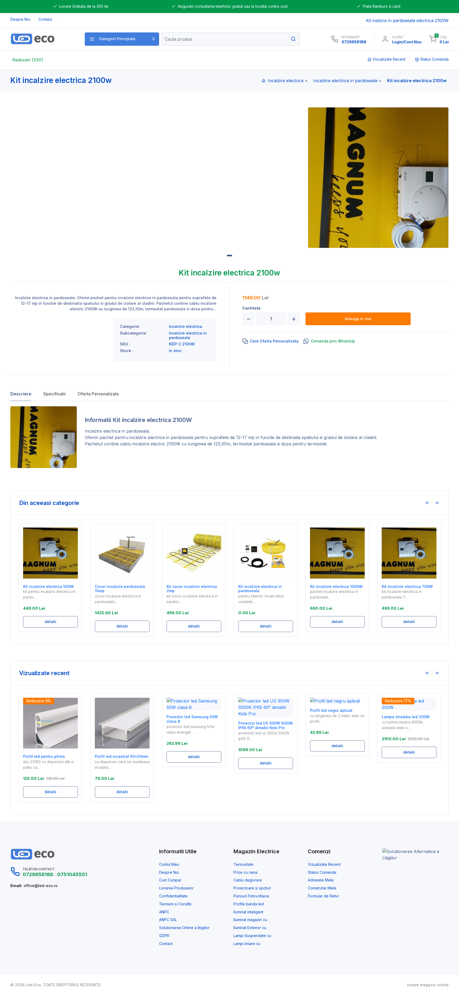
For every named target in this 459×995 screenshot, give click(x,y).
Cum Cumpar (170, 880)
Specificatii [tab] (54, 393)
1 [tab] (229, 255)
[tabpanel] (378, 177)
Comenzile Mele (322, 888)
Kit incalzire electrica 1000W (336, 586)
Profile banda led (248, 904)
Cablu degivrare (247, 880)
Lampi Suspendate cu (252, 936)
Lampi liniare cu (246, 944)
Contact (166, 944)
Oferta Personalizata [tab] (98, 393)
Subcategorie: (133, 333)
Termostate (243, 864)
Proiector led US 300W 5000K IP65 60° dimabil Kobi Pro (265, 725)
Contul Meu (169, 864)
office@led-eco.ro (41, 886)
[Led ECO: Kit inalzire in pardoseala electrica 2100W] (41, 39)
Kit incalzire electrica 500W (48, 586)
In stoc (175, 351)
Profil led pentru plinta (44, 756)
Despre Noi (169, 872)
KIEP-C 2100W (182, 344)
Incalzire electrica (285, 80)
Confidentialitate (173, 896)
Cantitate (251, 308)
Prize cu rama (245, 872)
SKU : (125, 344)
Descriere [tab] (20, 393)
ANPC (164, 912)
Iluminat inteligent (248, 912)
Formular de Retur (323, 896)
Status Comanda (322, 872)
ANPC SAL (168, 920)
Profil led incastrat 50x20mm (121, 756)
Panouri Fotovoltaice (251, 896)
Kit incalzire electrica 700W (407, 586)
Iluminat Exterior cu (249, 928)
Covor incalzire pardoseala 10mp (120, 588)
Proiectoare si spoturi (252, 888)
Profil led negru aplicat (331, 710)
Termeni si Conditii (175, 904)
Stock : (126, 351)
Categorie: (130, 326)
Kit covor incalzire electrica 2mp (192, 588)
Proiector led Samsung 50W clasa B (192, 719)
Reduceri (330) (27, 59)
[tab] (270, 341)
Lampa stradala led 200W (406, 717)
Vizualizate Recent (324, 864)
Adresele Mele (321, 880)
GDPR (164, 936)
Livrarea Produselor (176, 888)
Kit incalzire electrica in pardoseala (260, 588)
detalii (50, 621)
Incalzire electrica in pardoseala (345, 80)
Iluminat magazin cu (250, 920)
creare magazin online (428, 985)
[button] (122, 39)
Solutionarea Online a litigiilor (184, 928)
